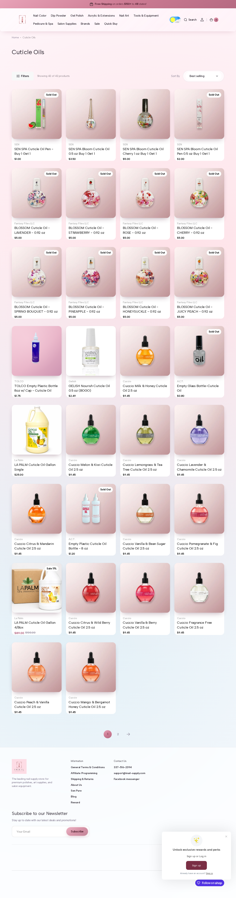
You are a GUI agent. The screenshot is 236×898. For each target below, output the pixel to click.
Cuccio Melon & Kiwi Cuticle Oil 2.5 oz (90, 467)
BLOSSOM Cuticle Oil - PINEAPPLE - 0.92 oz (86, 309)
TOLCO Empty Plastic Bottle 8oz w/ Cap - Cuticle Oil (36, 388)
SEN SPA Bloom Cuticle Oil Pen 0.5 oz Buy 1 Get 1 (197, 151)
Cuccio (127, 381)
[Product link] (37, 125)
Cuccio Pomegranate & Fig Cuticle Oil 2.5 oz (197, 546)
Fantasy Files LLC (24, 223)
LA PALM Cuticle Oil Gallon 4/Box (34, 625)
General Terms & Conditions (88, 767)
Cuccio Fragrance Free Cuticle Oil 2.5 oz (194, 625)
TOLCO (19, 381)
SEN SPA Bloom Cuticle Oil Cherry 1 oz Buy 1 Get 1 (143, 151)
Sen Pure (76, 790)
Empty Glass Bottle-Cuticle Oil (198, 388)
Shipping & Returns (82, 779)
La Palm (18, 460)
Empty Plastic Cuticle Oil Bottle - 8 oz (87, 546)
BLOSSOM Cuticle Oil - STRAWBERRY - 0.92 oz (86, 230)
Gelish (72, 381)
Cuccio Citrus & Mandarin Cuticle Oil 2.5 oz (34, 546)
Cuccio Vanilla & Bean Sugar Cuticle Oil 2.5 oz (144, 546)
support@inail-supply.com (129, 773)
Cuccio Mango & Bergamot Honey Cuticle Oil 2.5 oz (89, 704)
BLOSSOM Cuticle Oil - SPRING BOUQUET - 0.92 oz (36, 309)
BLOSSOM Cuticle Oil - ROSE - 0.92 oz (140, 230)
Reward (75, 802)
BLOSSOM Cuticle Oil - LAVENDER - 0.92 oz (32, 230)
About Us (76, 785)
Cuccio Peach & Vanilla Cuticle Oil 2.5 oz (31, 704)
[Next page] (128, 734)
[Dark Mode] (175, 20)
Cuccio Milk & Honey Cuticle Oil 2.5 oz (145, 388)
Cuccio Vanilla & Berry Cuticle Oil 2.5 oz (140, 625)
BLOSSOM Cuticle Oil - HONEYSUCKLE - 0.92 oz (142, 309)
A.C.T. (180, 381)
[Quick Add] (20, 367)
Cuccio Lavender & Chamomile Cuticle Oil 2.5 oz (199, 467)
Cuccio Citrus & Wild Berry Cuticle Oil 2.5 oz (89, 625)
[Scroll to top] (227, 889)
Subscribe (77, 831)
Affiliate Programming (84, 773)
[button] (190, 20)
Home (15, 37)
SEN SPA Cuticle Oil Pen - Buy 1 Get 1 (33, 151)
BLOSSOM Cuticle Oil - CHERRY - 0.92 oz (194, 230)
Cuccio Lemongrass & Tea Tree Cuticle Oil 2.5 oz (142, 467)
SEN (16, 144)
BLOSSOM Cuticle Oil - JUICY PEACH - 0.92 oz (195, 309)
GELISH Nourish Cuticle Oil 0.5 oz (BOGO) (89, 388)
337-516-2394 (123, 767)
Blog (73, 796)
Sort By (175, 76)
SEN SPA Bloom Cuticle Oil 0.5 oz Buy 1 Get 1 (89, 151)
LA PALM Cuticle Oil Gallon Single (34, 467)
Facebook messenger (126, 779)
